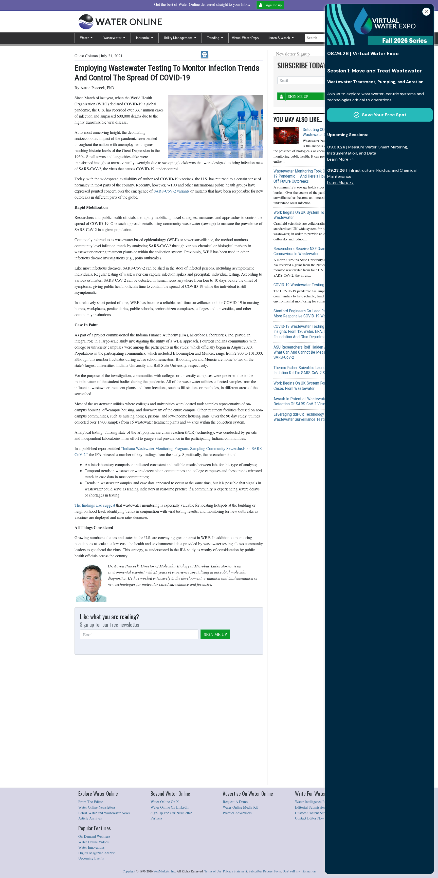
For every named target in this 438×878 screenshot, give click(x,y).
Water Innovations (91, 847)
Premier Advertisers (237, 812)
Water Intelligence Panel (312, 801)
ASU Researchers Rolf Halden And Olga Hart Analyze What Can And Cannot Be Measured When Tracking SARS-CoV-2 (317, 352)
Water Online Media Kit (240, 807)
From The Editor (90, 801)
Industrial (143, 38)
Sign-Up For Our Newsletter (171, 812)
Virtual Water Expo (245, 38)
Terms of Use (213, 871)
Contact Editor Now (309, 818)
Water (84, 38)
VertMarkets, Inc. (164, 871)
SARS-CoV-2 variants (171, 191)
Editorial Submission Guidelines (318, 807)
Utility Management (178, 38)
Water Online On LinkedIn (170, 807)
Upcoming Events (91, 858)
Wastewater (112, 38)
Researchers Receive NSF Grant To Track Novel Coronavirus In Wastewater (312, 251)
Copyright (129, 871)
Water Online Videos (93, 841)
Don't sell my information (299, 871)
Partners (156, 818)
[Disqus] (169, 720)
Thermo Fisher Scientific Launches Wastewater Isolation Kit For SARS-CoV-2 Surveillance (313, 370)
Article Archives (90, 818)
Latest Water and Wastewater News (104, 812)
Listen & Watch (279, 38)
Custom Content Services (313, 812)
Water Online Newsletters (97, 807)
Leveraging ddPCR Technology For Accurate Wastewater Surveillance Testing (309, 417)
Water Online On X (165, 801)
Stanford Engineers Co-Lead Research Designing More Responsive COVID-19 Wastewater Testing (314, 313)
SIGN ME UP (215, 634)
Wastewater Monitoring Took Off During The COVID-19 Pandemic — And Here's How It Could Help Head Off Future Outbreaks (316, 176)
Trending (213, 38)
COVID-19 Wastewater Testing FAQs (303, 284)
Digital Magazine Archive (96, 852)
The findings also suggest (95, 505)
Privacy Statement (235, 871)
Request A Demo (235, 801)
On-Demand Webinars (94, 836)
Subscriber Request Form (265, 871)
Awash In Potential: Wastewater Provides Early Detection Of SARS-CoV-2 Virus (313, 401)
